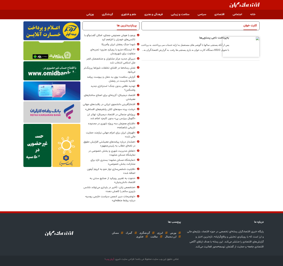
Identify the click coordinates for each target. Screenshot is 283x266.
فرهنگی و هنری (153, 14)
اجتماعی (237, 14)
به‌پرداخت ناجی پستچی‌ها (214, 38)
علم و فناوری (128, 14)
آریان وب (109, 259)
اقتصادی (219, 14)
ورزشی (90, 14)
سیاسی (202, 14)
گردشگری (107, 14)
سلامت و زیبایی (180, 14)
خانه (252, 14)
